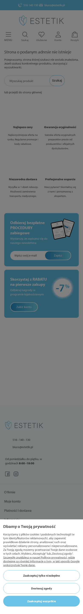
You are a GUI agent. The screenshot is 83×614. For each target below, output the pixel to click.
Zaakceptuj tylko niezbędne (41, 575)
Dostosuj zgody (41, 588)
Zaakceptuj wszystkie (41, 601)
